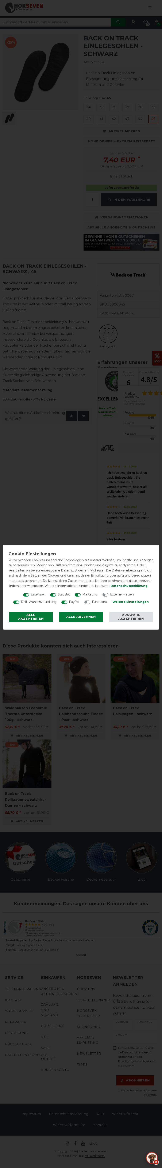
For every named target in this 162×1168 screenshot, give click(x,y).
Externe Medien (122, 594)
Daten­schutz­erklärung (129, 586)
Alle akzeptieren (31, 617)
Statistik (64, 594)
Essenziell (38, 594)
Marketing (89, 594)
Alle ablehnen (81, 617)
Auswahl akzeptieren (131, 617)
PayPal (74, 602)
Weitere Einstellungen (130, 602)
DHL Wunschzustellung (38, 602)
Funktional (99, 602)
